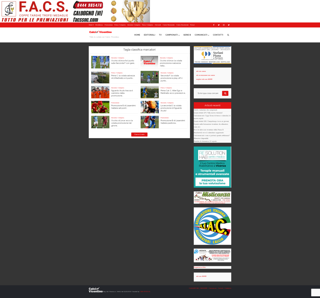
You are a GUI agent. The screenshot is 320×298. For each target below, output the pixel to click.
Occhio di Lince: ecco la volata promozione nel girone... (122, 123)
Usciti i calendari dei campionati (205, 110)
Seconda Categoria (133, 25)
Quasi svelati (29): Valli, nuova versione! (208, 113)
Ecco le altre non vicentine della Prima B (209, 130)
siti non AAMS (201, 276)
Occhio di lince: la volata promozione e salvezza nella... (171, 63)
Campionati (171, 35)
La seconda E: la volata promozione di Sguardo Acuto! (171, 108)
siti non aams (201, 71)
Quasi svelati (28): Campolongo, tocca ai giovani (211, 121)
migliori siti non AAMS (204, 79)
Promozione (109, 25)
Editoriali (149, 35)
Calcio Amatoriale (182, 25)
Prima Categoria (120, 25)
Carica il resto (139, 134)
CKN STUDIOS (145, 291)
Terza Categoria (147, 25)
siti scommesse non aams (205, 75)
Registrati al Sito (200, 267)
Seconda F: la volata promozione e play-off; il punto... (171, 78)
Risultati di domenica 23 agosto (205, 141)
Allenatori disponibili (201, 138)
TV (160, 35)
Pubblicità (228, 288)
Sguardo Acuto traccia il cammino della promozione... (122, 93)
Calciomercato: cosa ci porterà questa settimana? (212, 136)
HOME (137, 35)
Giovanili (158, 25)
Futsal (192, 25)
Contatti (218, 35)
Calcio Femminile (168, 25)
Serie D (91, 25)
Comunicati (201, 35)
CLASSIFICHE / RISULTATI (198, 288)
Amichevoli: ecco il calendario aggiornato (209, 133)
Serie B (187, 35)
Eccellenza (99, 25)
